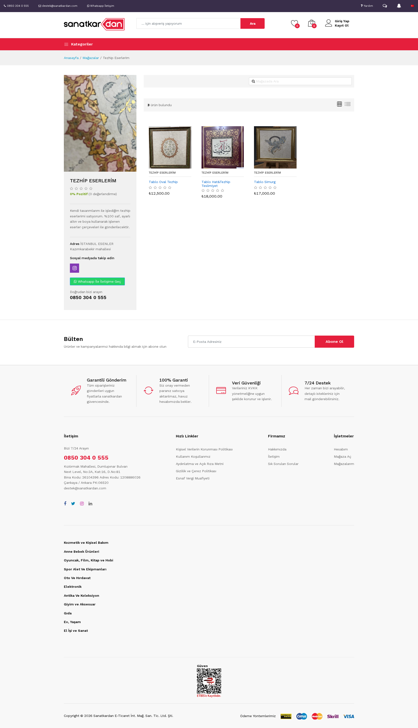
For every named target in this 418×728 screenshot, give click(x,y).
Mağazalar (90, 58)
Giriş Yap (342, 21)
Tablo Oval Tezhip (163, 182)
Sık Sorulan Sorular (283, 464)
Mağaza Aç (342, 456)
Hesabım (341, 449)
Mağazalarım (344, 464)
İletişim (274, 456)
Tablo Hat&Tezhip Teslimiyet (216, 184)
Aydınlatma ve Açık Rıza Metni (200, 464)
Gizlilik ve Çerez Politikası (196, 471)
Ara (252, 23)
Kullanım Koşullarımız (193, 456)
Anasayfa (71, 58)
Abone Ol (334, 341)
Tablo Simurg (265, 182)
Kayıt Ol (342, 25)
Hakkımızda (277, 449)
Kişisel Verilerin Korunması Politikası (204, 449)
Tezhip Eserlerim (162, 172)
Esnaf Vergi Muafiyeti (192, 478)
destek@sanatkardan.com (85, 488)
